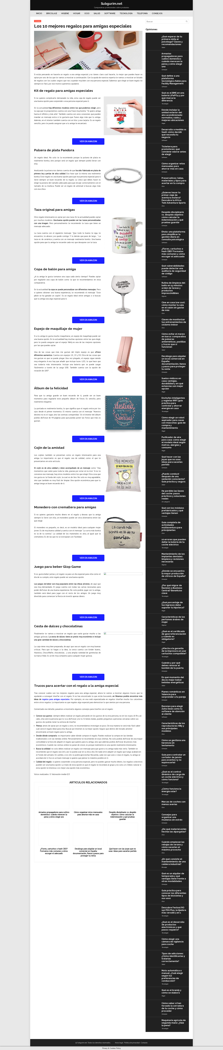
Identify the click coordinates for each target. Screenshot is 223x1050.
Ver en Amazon (88, 141)
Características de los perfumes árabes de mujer (173, 619)
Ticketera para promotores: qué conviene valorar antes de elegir (174, 150)
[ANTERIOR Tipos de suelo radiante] (2, 1043)
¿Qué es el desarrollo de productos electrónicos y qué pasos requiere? (173, 926)
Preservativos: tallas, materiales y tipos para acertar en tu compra (174, 180)
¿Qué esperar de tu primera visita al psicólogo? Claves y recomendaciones (172, 40)
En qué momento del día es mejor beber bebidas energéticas (173, 680)
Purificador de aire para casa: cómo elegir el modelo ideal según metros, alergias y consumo (174, 442)
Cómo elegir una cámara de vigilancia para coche (173, 941)
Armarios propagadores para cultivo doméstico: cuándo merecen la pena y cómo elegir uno (54, 814)
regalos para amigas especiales (56, 699)
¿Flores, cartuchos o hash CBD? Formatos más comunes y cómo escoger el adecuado (54, 850)
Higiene (65, 13)
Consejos (157, 13)
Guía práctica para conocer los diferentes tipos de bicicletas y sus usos (174, 894)
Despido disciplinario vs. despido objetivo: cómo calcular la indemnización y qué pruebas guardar (122, 815)
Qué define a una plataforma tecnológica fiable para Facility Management (174, 80)
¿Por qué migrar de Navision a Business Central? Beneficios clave (172, 589)
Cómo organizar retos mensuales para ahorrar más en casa (88, 813)
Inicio (39, 13)
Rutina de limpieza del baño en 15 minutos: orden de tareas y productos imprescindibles (173, 288)
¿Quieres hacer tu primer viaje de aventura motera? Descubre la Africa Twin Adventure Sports (174, 197)
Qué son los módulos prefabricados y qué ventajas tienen (173, 510)
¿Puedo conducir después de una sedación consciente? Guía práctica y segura (173, 478)
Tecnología (126, 13)
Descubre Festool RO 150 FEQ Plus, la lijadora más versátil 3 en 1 (174, 910)
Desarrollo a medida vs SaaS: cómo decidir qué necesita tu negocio (174, 133)
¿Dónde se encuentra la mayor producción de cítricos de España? (174, 573)
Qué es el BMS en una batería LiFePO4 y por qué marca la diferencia (173, 97)
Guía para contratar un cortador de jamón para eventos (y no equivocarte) (173, 759)
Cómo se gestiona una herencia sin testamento (173, 743)
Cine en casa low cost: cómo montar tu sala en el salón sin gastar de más (173, 306)
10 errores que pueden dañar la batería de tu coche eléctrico (174, 542)
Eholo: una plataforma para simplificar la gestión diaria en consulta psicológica (173, 236)
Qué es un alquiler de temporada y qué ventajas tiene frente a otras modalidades (174, 877)
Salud (97, 13)
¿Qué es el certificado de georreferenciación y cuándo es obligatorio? (174, 635)
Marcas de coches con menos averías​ (173, 803)
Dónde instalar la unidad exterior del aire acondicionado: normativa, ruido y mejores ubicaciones (173, 115)
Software (109, 13)
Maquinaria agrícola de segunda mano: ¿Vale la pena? (174, 1023)
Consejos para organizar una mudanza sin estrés (172, 817)
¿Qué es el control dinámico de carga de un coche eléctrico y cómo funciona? (173, 776)
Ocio (86, 13)
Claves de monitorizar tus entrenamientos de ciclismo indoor (174, 322)
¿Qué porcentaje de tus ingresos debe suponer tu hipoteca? (173, 605)
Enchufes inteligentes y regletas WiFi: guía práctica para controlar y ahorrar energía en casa (173, 403)
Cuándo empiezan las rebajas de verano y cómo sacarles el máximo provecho (173, 846)
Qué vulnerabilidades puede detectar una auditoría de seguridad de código (174, 270)
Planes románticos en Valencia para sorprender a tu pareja (174, 694)
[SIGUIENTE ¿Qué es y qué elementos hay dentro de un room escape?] (220, 1043)
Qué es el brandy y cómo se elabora (171, 991)
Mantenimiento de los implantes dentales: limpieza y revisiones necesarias (173, 558)
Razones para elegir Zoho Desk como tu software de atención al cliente (173, 710)
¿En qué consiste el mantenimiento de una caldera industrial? (174, 861)
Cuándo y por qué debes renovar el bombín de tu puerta (173, 665)
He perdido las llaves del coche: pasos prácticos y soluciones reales (174, 495)
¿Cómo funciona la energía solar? (171, 790)
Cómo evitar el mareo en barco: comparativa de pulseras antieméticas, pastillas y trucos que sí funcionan (174, 340)
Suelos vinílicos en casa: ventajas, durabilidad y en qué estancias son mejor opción (172, 383)
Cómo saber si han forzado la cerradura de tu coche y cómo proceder (173, 1007)
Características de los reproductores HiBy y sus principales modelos (173, 727)
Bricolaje (51, 13)
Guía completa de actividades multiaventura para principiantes (172, 526)
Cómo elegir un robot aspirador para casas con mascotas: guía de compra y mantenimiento (174, 422)
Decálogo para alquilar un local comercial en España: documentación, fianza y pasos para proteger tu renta (88, 852)
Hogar (76, 13)
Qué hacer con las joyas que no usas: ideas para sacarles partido (123, 849)
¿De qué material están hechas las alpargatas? (174, 830)
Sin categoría (166, 502)
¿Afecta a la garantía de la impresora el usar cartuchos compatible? (174, 651)
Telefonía (142, 13)
